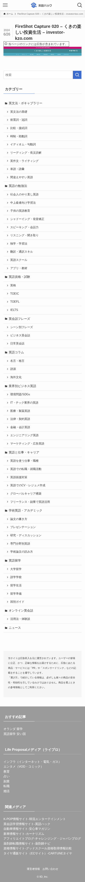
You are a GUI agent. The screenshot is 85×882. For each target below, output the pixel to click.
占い (6, 776)
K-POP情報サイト (15, 819)
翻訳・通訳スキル (21, 251)
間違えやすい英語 (21, 177)
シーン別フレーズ (21, 327)
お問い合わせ (50, 868)
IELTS (14, 310)
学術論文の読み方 (21, 551)
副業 (6, 781)
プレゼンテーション (23, 527)
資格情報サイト (14, 848)
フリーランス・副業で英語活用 (30, 501)
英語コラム (16, 352)
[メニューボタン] (5, 5)
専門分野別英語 (20, 543)
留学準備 (16, 593)
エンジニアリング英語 (24, 435)
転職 (6, 786)
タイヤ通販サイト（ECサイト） (25, 853)
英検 (13, 285)
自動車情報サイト (15, 828)
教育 (6, 771)
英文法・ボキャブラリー (25, 103)
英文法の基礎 (18, 111)
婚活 (6, 791)
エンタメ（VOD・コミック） (23, 766)
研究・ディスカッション (25, 535)
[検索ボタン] (80, 5)
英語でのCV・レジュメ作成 (27, 485)
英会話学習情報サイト (18, 824)
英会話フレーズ (19, 318)
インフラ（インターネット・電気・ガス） (32, 761)
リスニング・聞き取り (24, 235)
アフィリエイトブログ (18, 838)
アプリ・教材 (18, 268)
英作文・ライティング (24, 161)
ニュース (15, 627)
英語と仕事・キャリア (24, 452)
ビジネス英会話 (20, 335)
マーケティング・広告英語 (27, 443)
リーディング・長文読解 (25, 152)
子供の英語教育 (20, 210)
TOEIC (14, 293)
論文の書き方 (18, 519)
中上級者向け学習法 (23, 202)
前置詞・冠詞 (18, 119)
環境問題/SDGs (20, 394)
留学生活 (16, 585)
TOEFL (14, 301)
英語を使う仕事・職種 (24, 460)
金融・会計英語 (20, 427)
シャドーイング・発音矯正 (27, 219)
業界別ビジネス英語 (22, 386)
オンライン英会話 (21, 610)
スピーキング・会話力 (24, 227)
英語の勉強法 (18, 186)
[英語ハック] (42, 5)
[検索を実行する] (77, 75)
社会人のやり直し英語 (24, 194)
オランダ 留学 (13, 729)
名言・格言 (17, 360)
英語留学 (15, 560)
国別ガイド (17, 601)
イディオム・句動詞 (23, 144)
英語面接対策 (18, 477)
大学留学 (16, 569)
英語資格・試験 (19, 276)
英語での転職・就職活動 (25, 469)
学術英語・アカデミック (25, 510)
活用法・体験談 (20, 618)
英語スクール (18, 260)
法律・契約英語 (20, 419)
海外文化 (16, 377)
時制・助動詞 (18, 136)
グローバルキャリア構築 (25, 493)
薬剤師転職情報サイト (18, 843)
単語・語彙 (17, 169)
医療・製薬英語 (20, 410)
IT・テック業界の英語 (24, 402)
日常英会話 (17, 343)
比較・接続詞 (18, 128)
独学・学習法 (18, 243)
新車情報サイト (14, 833)
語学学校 (16, 577)
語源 (13, 369)
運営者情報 (33, 868)
